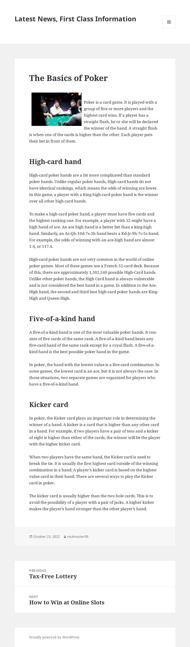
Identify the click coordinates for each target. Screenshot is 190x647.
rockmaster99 (77, 536)
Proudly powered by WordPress (54, 637)
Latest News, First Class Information (75, 18)
